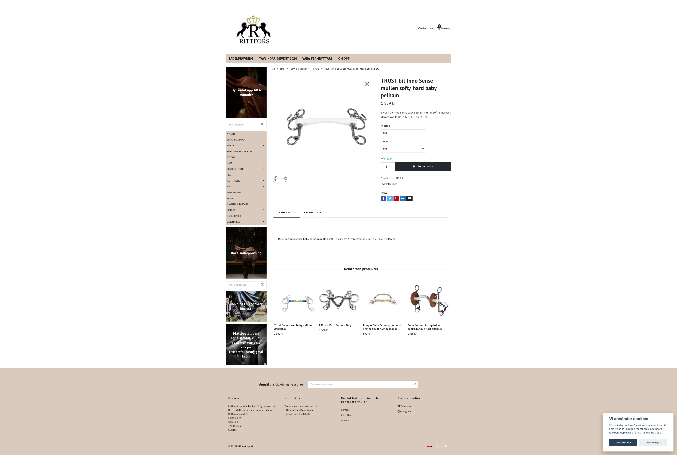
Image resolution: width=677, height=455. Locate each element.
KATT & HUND (233, 185)
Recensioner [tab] (312, 216)
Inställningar (653, 442)
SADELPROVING (234, 196)
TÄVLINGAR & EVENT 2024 (278, 62)
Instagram (405, 415)
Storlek (385, 130)
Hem (273, 73)
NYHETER (231, 138)
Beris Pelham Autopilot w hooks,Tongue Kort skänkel (424, 331)
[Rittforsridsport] (254, 30)
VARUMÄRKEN (233, 225)
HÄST (229, 167)
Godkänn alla (623, 442)
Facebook (405, 410)
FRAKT (230, 202)
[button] (446, 310)
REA (229, 179)
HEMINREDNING (234, 220)
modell (385, 145)
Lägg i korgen (425, 170)
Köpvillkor (346, 419)
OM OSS (344, 62)
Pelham (315, 73)
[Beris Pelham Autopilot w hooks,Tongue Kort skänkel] (427, 304)
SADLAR (230, 149)
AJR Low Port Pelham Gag (335, 329)
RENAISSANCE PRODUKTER (239, 155)
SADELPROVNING (240, 62)
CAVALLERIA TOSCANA (237, 208)
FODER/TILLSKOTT (235, 173)
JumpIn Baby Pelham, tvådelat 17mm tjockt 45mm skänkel (382, 331)
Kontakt (345, 414)
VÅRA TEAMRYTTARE (317, 62)
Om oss (345, 424)
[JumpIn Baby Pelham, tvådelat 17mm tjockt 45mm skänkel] (383, 304)
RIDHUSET (231, 214)
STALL (230, 190)
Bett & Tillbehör (299, 73)
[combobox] (403, 137)
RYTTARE (231, 161)
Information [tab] (286, 216)
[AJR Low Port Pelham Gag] (339, 304)
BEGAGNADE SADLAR (236, 143)
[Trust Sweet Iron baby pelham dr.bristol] (294, 304)
